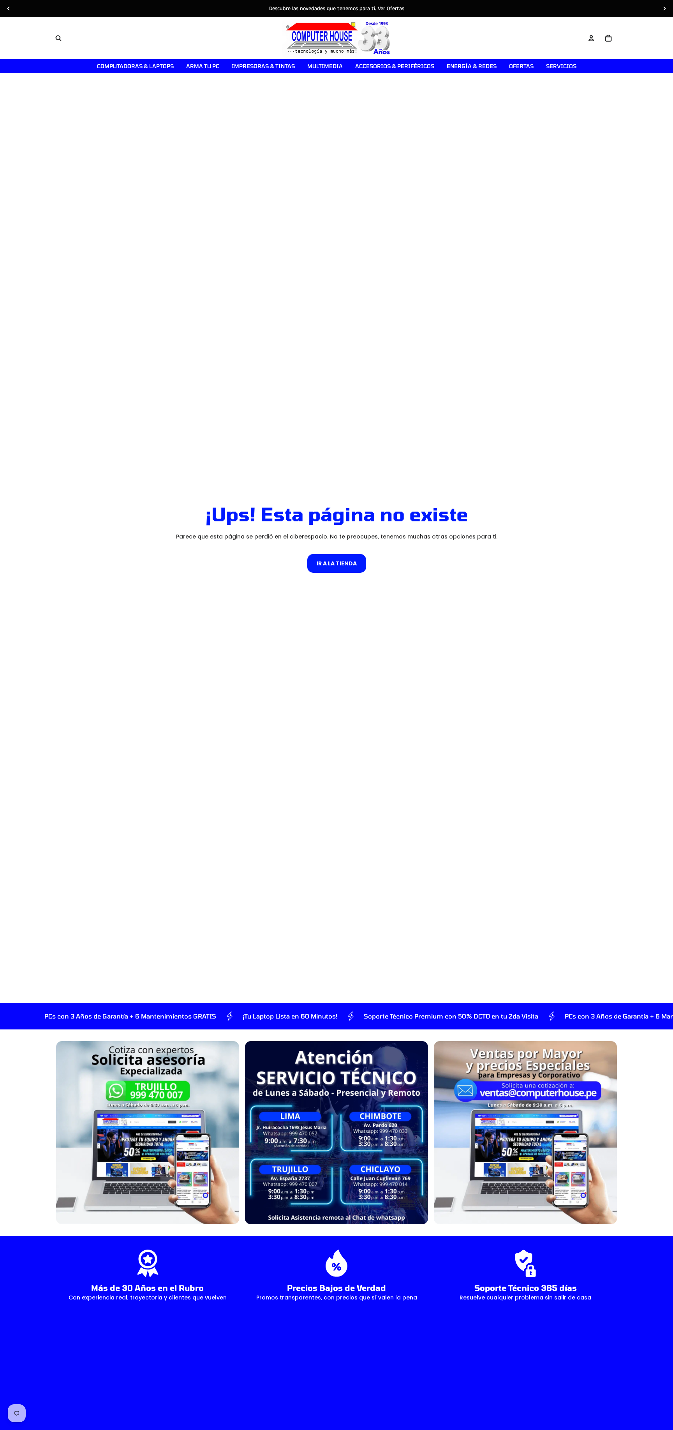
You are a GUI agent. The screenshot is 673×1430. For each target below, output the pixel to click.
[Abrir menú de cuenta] (591, 38)
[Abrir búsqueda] (58, 38)
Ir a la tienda (337, 563)
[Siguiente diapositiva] (664, 8)
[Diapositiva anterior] (8, 8)
